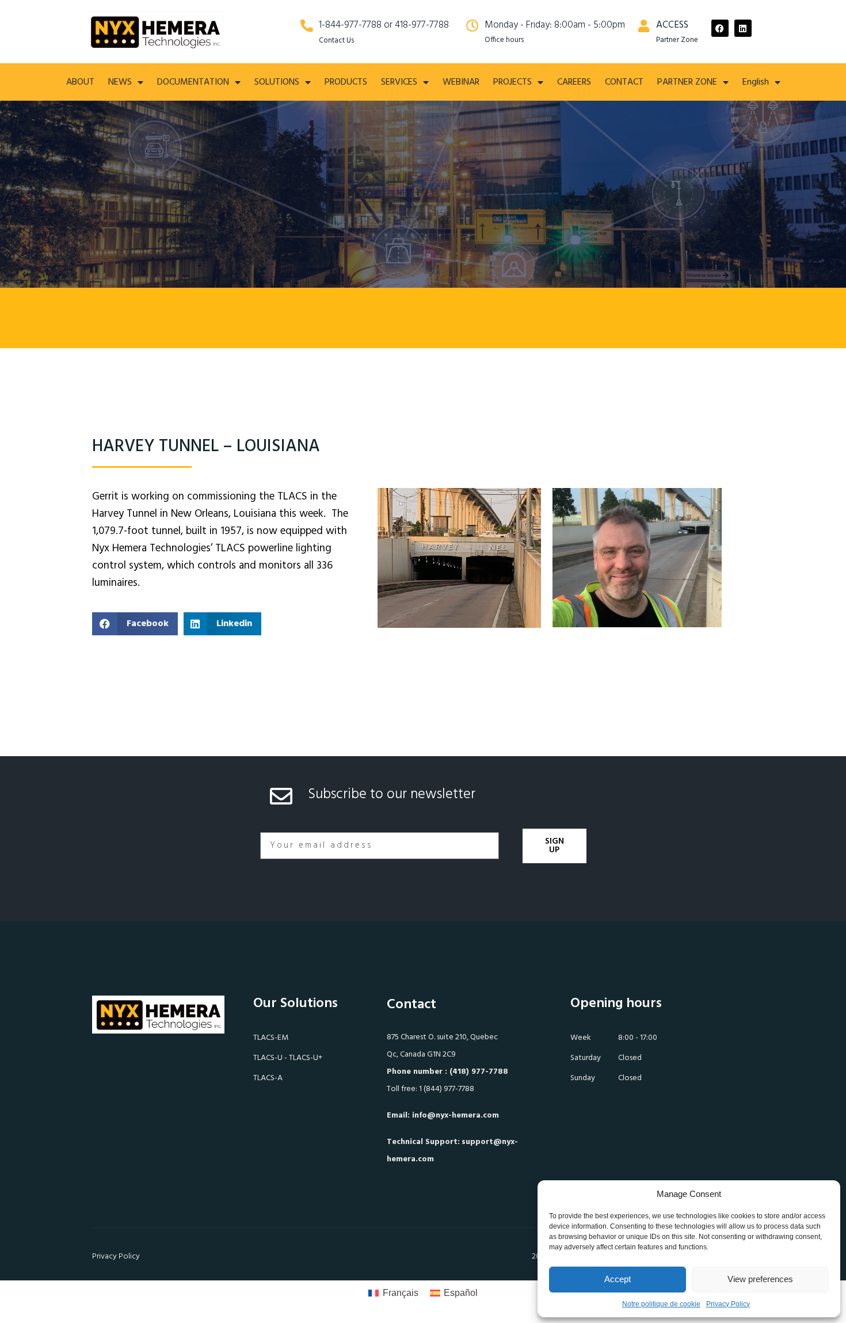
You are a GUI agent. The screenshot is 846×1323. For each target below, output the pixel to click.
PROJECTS (512, 82)
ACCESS (672, 25)
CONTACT (624, 82)
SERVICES (399, 82)
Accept (617, 1279)
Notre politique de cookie (661, 1304)
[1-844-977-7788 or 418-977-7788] (306, 26)
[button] (135, 623)
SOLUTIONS (276, 82)
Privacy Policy (728, 1304)
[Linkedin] (743, 28)
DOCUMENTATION (193, 82)
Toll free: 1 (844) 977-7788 (430, 1089)
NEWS (120, 82)
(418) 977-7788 (478, 1071)
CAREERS (574, 82)
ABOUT (80, 82)
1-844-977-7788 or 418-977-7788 (384, 25)
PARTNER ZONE (687, 82)
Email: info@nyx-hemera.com (443, 1115)
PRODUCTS (346, 82)
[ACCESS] (644, 26)
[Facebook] (720, 28)
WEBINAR (461, 82)
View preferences (760, 1279)
